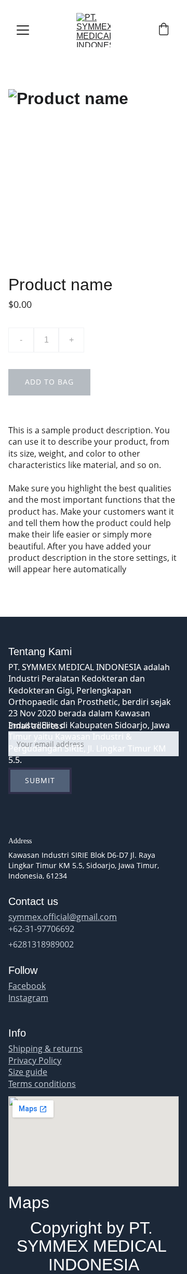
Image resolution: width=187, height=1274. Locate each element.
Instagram (28, 997)
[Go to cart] (163, 30)
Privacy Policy (34, 1060)
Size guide (27, 1072)
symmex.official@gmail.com (62, 917)
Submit (40, 780)
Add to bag (49, 382)
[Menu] (23, 30)
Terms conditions (42, 1083)
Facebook (27, 986)
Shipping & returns (45, 1048)
